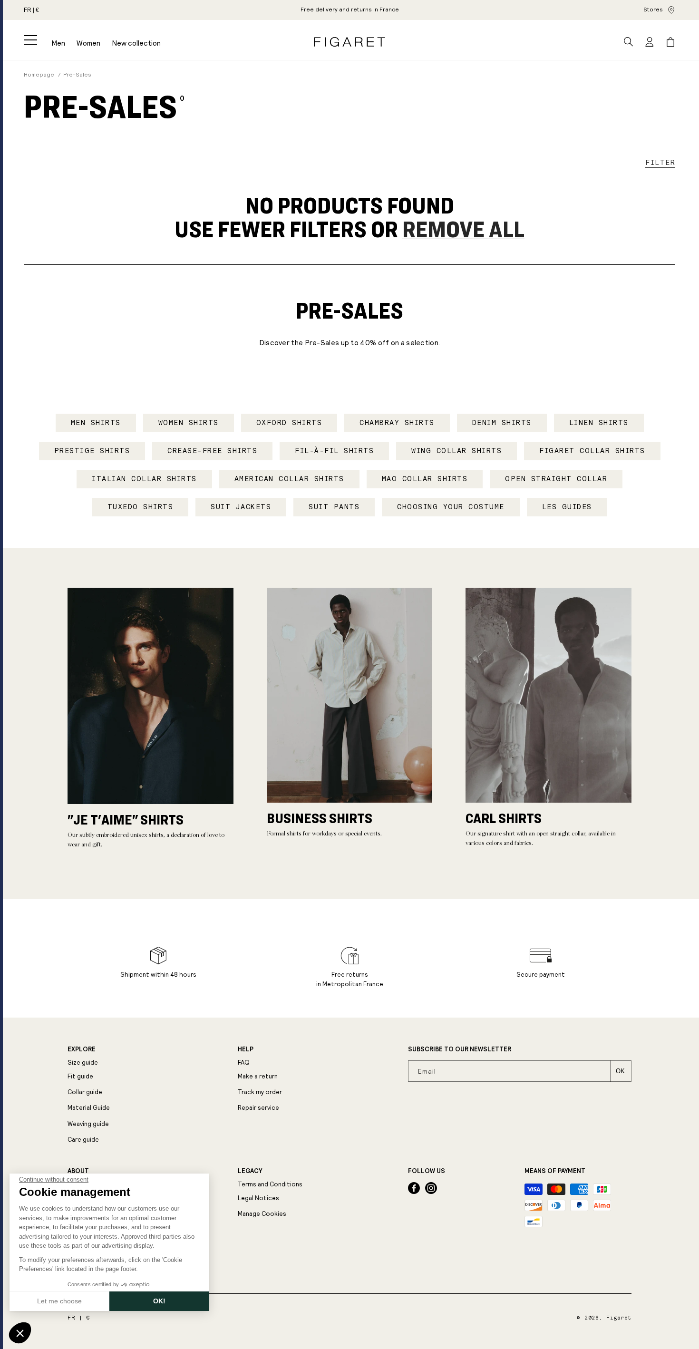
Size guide (83, 1062)
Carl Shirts (504, 818)
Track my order (260, 1092)
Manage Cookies (262, 1214)
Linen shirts (599, 422)
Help (245, 1049)
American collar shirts (289, 479)
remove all (463, 229)
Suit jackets (241, 507)
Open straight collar (556, 479)
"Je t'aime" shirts (126, 819)
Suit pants (334, 507)
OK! (159, 1301)
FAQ (244, 1062)
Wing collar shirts (456, 450)
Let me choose (59, 1301)
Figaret (618, 1318)
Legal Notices (258, 1198)
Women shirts (188, 422)
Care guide (83, 1139)
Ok (620, 1071)
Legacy (250, 1171)
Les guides (567, 507)
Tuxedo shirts (140, 507)
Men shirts (96, 422)
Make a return (258, 1076)
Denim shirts (502, 422)
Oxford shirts (289, 422)
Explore (82, 1049)
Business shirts (319, 818)
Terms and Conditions (270, 1184)
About (78, 1171)
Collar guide (85, 1092)
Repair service (258, 1108)
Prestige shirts (92, 450)
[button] (30, 39)
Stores (653, 9)
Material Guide (89, 1108)
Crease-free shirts (212, 450)
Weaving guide (88, 1124)
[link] (350, 10)
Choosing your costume (451, 507)
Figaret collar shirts (592, 450)
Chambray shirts (397, 422)
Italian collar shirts (144, 479)
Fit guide (80, 1076)
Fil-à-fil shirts (334, 450)
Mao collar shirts (425, 479)
